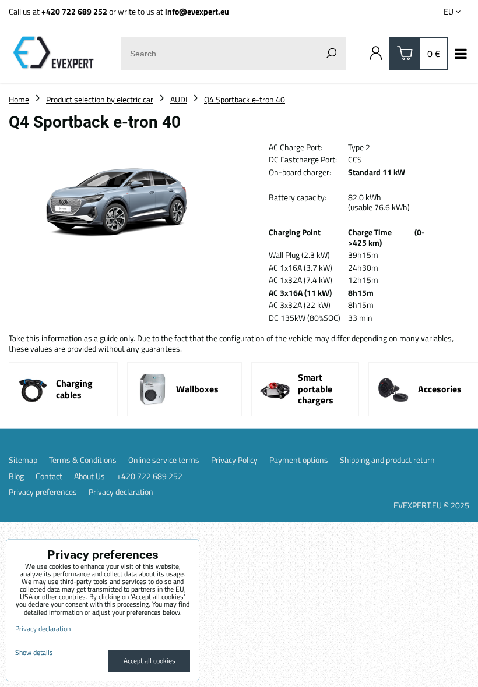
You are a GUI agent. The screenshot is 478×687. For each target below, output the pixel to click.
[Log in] (376, 53)
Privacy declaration (121, 492)
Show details (34, 652)
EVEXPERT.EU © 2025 (431, 505)
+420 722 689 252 (74, 11)
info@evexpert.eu (197, 11)
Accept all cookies (149, 660)
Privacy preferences (43, 492)
